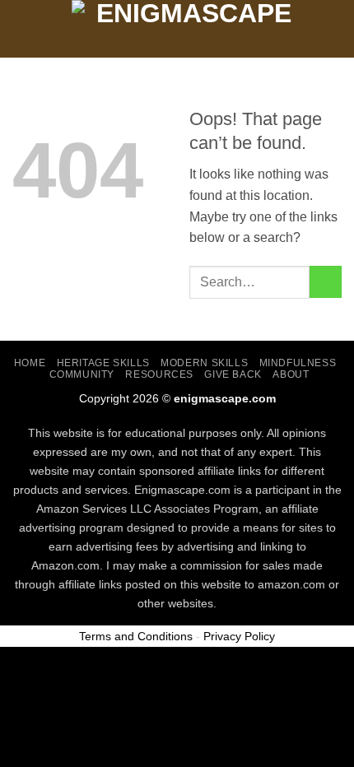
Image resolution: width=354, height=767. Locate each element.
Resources (159, 374)
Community (82, 374)
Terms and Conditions (136, 636)
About (290, 374)
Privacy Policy (239, 636)
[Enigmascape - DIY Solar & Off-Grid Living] (186, 29)
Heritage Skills (103, 363)
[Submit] (326, 282)
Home (29, 363)
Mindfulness (298, 363)
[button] (22, 28)
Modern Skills (204, 363)
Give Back (233, 374)
